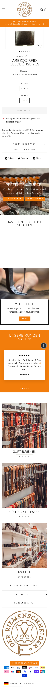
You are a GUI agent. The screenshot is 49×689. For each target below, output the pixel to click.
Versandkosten (31, 74)
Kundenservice (23, 603)
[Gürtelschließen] (24, 485)
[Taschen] (24, 545)
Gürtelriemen (13, 199)
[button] (44, 345)
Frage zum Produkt (24, 150)
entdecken (24, 457)
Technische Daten (24, 144)
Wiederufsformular (24, 663)
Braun (24, 101)
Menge (24, 84)
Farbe (24, 96)
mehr (24, 319)
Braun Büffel (24, 56)
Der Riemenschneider (23, 586)
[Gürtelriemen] (24, 425)
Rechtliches (24, 594)
